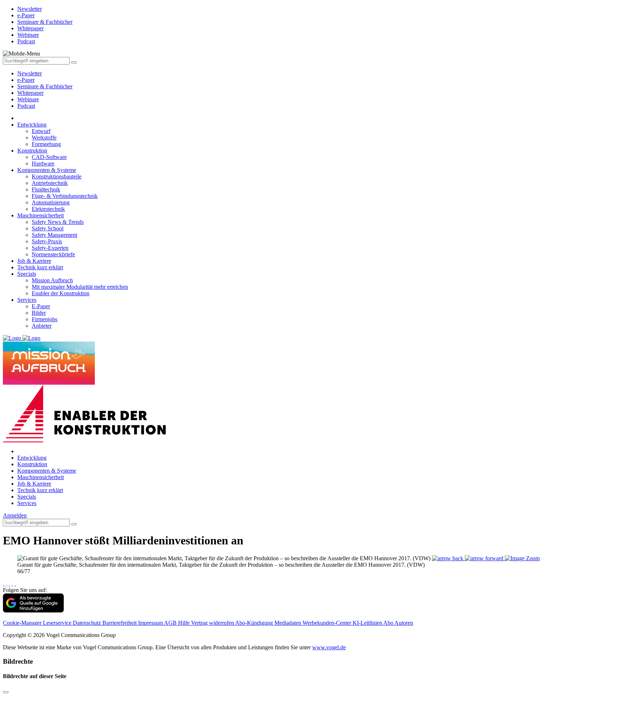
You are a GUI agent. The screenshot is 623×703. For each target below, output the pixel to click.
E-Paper (41, 306)
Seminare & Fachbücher (44, 86)
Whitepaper (30, 93)
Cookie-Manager (23, 623)
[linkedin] (12, 583)
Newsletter (29, 73)
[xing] (9, 583)
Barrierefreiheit (120, 623)
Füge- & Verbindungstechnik (65, 196)
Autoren (403, 623)
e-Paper (26, 80)
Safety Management (54, 235)
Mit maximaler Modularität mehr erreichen (80, 287)
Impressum (151, 623)
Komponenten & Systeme (46, 170)
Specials (26, 274)
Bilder (39, 313)
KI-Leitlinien (368, 623)
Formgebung (46, 144)
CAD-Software (49, 157)
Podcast (26, 106)
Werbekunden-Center (327, 623)
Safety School (47, 228)
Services (26, 300)
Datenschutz (87, 623)
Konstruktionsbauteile (56, 176)
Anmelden (15, 515)
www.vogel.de (329, 647)
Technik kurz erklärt (40, 267)
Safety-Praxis (47, 241)
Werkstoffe (44, 137)
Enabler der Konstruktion (60, 293)
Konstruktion (32, 150)
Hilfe (184, 623)
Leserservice (58, 623)
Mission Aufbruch (52, 280)
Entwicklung (32, 124)
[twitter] (6, 583)
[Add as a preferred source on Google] (33, 610)
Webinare (28, 99)
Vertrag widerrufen (213, 623)
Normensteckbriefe (53, 254)
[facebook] (3, 583)
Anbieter (42, 326)
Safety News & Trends (58, 222)
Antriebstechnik (50, 183)
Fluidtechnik (46, 189)
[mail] (15, 583)
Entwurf (41, 131)
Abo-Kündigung (254, 623)
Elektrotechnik (48, 209)
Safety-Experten (50, 248)
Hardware (43, 163)
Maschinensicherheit (40, 215)
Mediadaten (288, 623)
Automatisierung (51, 202)
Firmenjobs (44, 319)
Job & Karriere (34, 261)
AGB (171, 623)
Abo (388, 623)
